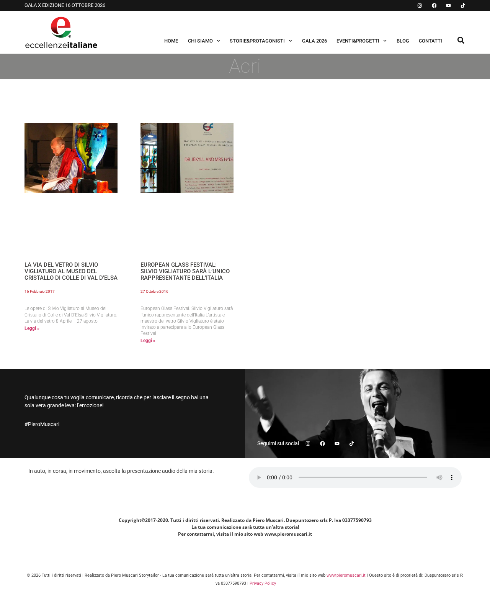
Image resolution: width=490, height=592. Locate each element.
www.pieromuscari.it (346, 575)
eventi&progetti (357, 41)
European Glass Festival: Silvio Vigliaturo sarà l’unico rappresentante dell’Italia (185, 271)
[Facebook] (434, 5)
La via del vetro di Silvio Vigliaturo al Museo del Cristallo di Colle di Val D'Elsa (71, 271)
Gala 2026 (314, 41)
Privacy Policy (263, 583)
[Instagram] (419, 5)
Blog (403, 41)
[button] (461, 40)
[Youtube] (448, 5)
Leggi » (31, 328)
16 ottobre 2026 (85, 5)
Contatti (430, 41)
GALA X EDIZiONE (44, 5)
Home (171, 41)
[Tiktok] (463, 5)
